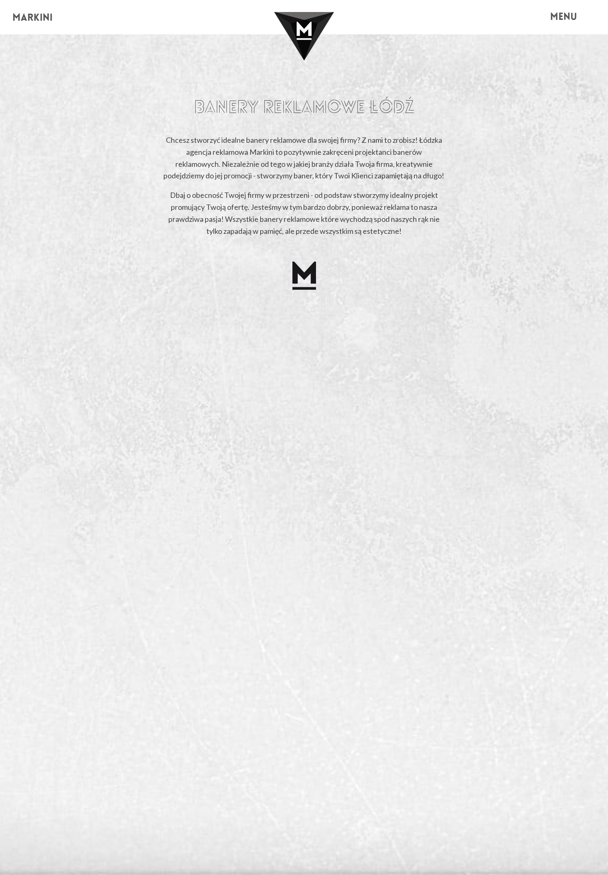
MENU (563, 17)
